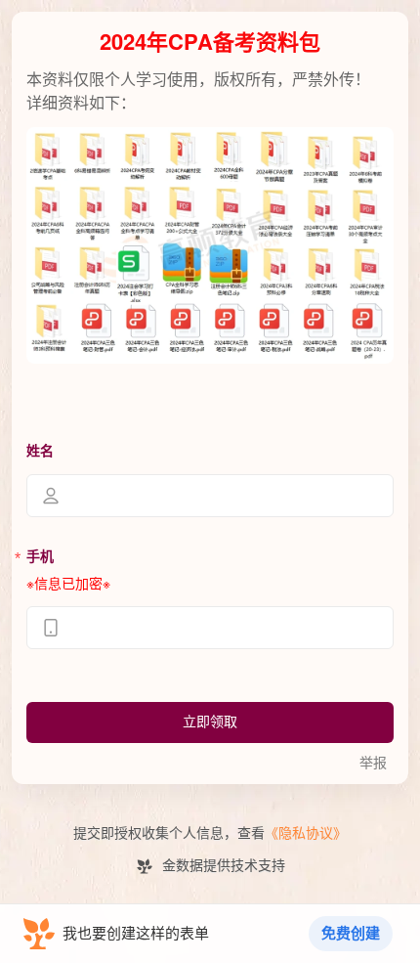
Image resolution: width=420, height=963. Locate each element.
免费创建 (350, 933)
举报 (373, 763)
